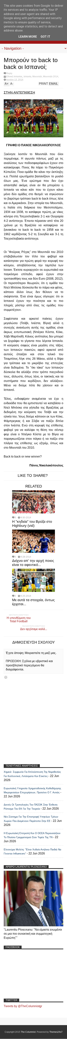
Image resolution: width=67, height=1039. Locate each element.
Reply (9, 73)
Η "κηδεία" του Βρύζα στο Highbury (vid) (32, 524)
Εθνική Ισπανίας (14, 76)
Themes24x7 (56, 1032)
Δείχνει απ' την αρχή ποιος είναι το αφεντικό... (33, 563)
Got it (45, 36)
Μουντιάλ (37, 76)
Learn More (27, 36)
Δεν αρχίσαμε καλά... (33, 629)
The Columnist (28, 1032)
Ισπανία (27, 76)
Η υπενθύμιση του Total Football (19, 619)
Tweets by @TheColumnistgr (23, 1006)
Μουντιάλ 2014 (50, 76)
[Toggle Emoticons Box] (6, 677)
